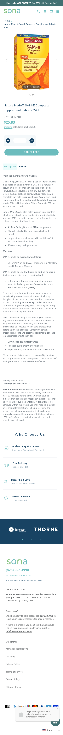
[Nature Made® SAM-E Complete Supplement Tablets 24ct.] (30, 95)
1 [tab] (22, 539)
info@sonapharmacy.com (19, 575)
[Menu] (58, 11)
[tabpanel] (17, 529)
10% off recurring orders (23, 483)
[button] (51, 730)
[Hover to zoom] (31, 61)
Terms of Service (14, 671)
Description (10, 166)
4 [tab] (35, 539)
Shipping (8, 127)
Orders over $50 (20, 466)
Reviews (23, 166)
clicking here (27, 600)
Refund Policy (13, 679)
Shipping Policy (13, 686)
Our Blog (10, 656)
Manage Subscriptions (17, 648)
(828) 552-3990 (17, 569)
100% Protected (19, 500)
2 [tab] (27, 539)
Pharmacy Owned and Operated (28, 450)
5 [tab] (40, 539)
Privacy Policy (13, 663)
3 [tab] (31, 539)
